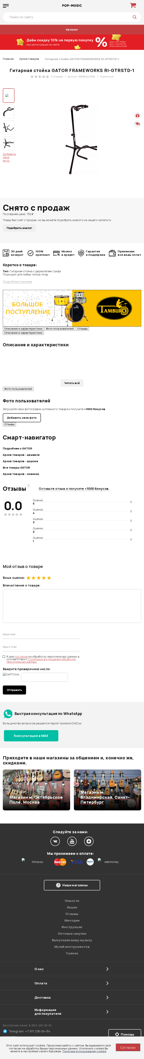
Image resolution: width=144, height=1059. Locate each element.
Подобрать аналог (19, 228)
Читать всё (72, 383)
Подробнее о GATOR (17, 448)
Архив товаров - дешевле (21, 455)
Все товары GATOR (16, 467)
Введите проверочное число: (27, 669)
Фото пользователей (60, 328)
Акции (72, 907)
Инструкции (72, 927)
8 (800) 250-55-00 (40, 1025)
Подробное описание (17, 281)
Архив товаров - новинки (21, 474)
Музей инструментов (72, 947)
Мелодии (72, 920)
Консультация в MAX (31, 736)
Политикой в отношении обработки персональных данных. (41, 660)
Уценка (72, 953)
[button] (5, 789)
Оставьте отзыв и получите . (74, 489)
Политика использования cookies (84, 1051)
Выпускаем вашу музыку (72, 940)
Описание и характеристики (23, 328)
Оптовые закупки (72, 934)
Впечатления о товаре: (21, 585)
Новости (72, 901)
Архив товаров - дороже (20, 461)
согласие (21, 656)
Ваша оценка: (14, 578)
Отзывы (82, 328)
